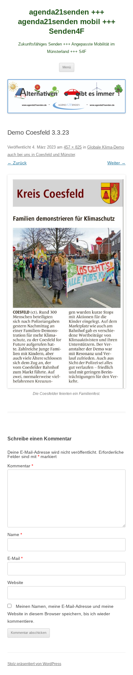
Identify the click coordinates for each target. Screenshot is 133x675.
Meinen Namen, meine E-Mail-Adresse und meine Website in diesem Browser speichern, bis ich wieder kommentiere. (60, 614)
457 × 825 (73, 147)
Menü (66, 67)
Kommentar (20, 465)
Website (15, 582)
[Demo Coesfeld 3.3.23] (66, 281)
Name (14, 534)
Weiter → (116, 162)
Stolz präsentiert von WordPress (34, 664)
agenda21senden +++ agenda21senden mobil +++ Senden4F (66, 21)
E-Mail (15, 558)
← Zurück (17, 162)
